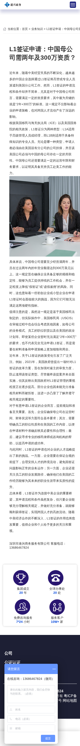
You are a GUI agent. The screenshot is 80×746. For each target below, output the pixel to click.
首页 (25, 29)
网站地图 (70, 700)
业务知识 (37, 29)
